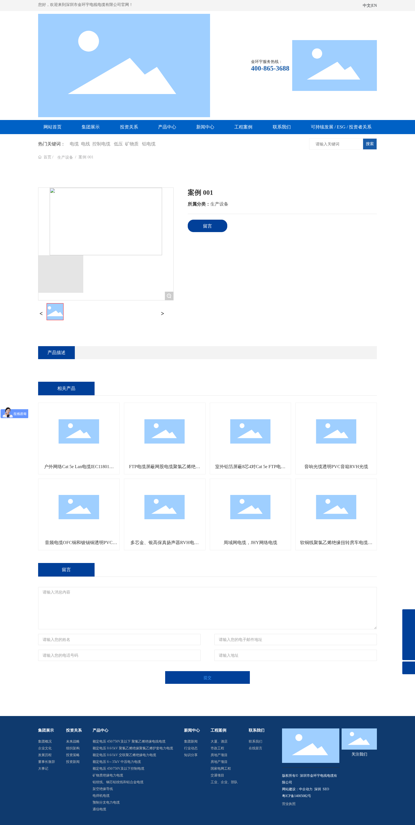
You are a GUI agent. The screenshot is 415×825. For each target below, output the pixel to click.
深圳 (317, 789)
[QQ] (408, 628)
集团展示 (91, 127)
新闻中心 (205, 127)
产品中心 (167, 127)
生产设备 (65, 157)
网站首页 (52, 127)
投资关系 (129, 127)
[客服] (408, 641)
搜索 (370, 144)
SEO (326, 789)
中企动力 (306, 789)
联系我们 (282, 127)
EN (374, 5)
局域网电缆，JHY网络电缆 (250, 542)
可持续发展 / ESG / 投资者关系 (341, 127)
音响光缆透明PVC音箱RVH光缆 (336, 466)
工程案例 (243, 127)
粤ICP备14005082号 (296, 796)
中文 (367, 5)
